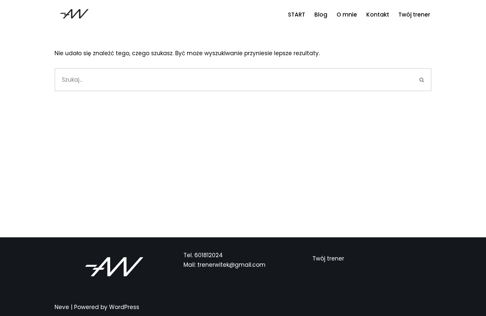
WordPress (124, 307)
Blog (320, 15)
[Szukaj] (422, 79)
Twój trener (414, 15)
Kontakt (377, 15)
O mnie (347, 15)
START (296, 15)
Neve (62, 307)
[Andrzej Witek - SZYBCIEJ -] (74, 14)
